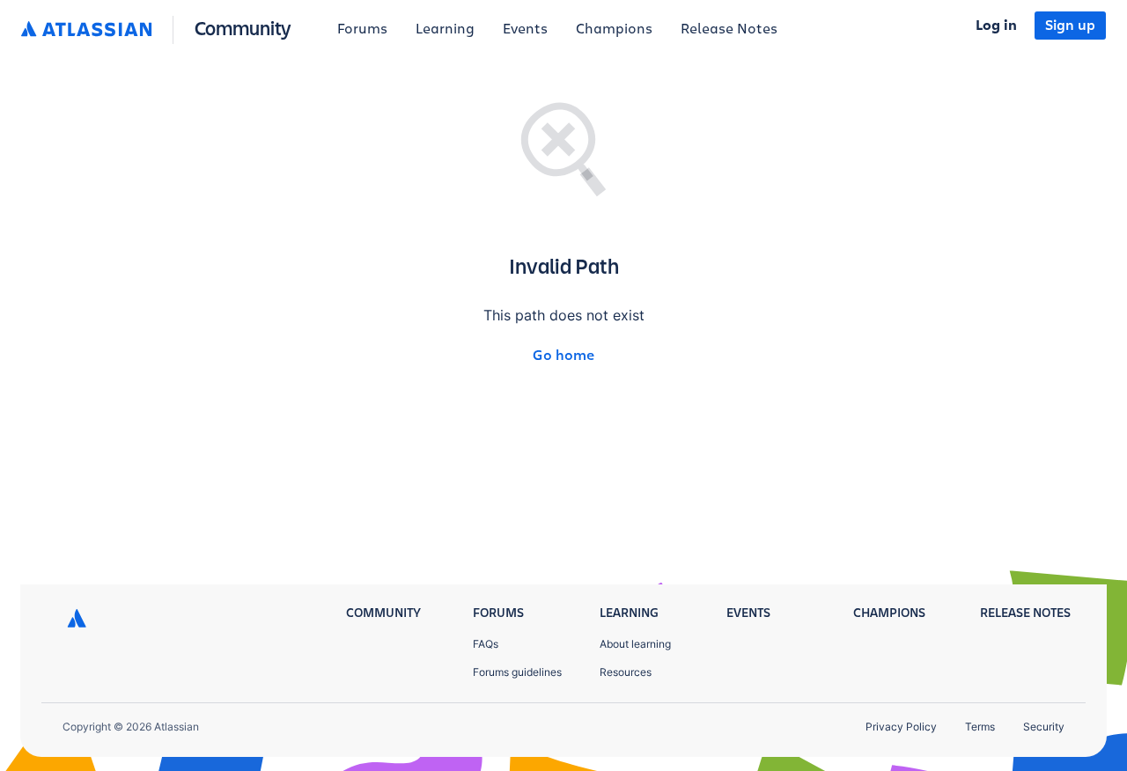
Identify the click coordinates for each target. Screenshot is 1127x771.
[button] (159, 30)
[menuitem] (362, 29)
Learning (445, 29)
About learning (635, 643)
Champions (614, 29)
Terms (980, 726)
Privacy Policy (901, 726)
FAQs (485, 643)
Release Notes (729, 29)
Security (1043, 726)
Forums (362, 29)
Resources (626, 672)
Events (525, 29)
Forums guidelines (517, 672)
